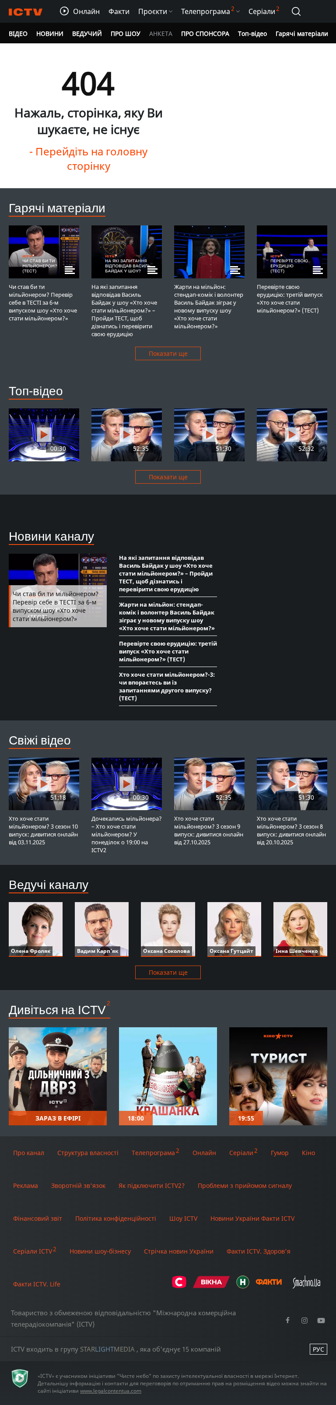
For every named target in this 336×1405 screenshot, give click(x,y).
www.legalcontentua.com (110, 1390)
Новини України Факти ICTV (252, 1218)
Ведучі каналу (48, 884)
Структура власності (88, 1153)
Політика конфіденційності (115, 1218)
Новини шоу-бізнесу (100, 1251)
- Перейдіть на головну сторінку (88, 158)
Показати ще (168, 353)
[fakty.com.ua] (269, 1286)
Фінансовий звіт (37, 1218)
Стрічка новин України (179, 1251)
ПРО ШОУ (125, 33)
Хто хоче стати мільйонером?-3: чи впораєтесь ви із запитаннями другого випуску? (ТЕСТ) (167, 686)
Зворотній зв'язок (78, 1185)
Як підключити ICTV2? (152, 1185)
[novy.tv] (242, 1286)
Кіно (308, 1153)
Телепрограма (153, 1153)
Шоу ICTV (183, 1218)
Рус (318, 1349)
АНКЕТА (160, 33)
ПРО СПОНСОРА (205, 33)
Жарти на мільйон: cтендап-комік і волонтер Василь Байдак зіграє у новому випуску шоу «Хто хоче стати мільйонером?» (167, 616)
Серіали (241, 1153)
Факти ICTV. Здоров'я (258, 1251)
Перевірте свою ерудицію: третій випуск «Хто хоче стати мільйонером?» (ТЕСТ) (168, 651)
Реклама (25, 1185)
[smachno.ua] (306, 1286)
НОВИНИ (49, 33)
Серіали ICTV (32, 1251)
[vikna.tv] (211, 1286)
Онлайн (204, 1153)
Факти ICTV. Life (36, 1284)
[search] (296, 11)
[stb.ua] (179, 1286)
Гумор (280, 1153)
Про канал (28, 1153)
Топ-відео (252, 33)
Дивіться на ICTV (57, 1009)
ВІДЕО (18, 33)
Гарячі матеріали (302, 33)
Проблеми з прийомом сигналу (245, 1185)
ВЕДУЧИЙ (87, 33)
